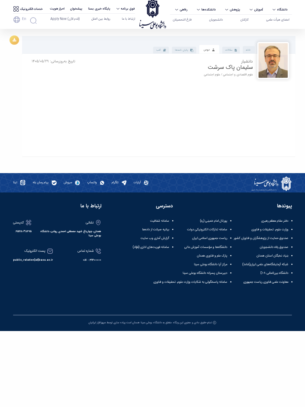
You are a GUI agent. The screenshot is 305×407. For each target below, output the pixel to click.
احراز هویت (57, 8)
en (24, 19)
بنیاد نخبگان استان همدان (272, 255)
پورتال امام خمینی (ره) (213, 220)
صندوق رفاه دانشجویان (274, 247)
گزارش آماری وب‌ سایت (155, 238)
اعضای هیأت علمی (277, 19)
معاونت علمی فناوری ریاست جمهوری (265, 282)
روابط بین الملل (100, 18)
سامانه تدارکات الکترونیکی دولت (207, 229)
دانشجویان (216, 19)
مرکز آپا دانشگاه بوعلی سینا (210, 264)
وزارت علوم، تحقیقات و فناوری (269, 229)
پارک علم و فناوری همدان (212, 255)
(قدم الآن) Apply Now (65, 18)
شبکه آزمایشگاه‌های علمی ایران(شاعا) (265, 264)
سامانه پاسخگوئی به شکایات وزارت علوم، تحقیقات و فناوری (190, 282)
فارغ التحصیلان (182, 19)
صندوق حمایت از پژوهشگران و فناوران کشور (261, 238)
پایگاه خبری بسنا (99, 8)
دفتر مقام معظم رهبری (274, 220)
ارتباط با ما (128, 18)
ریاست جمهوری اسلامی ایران (209, 238)
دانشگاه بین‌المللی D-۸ (274, 273)
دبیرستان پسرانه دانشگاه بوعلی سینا (205, 273)
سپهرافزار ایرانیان (97, 323)
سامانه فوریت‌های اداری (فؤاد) (151, 247)
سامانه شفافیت (159, 220)
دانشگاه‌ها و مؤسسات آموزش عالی (205, 247)
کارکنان (244, 19)
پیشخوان (76, 8)
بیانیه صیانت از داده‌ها (155, 229)
